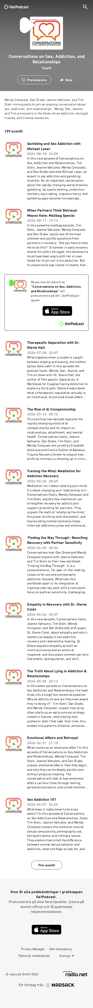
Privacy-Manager (33, 949)
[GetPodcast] (16, 7)
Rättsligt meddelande (34, 956)
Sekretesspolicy (60, 949)
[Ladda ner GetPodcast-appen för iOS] (57, 311)
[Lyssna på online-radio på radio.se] (75, 974)
